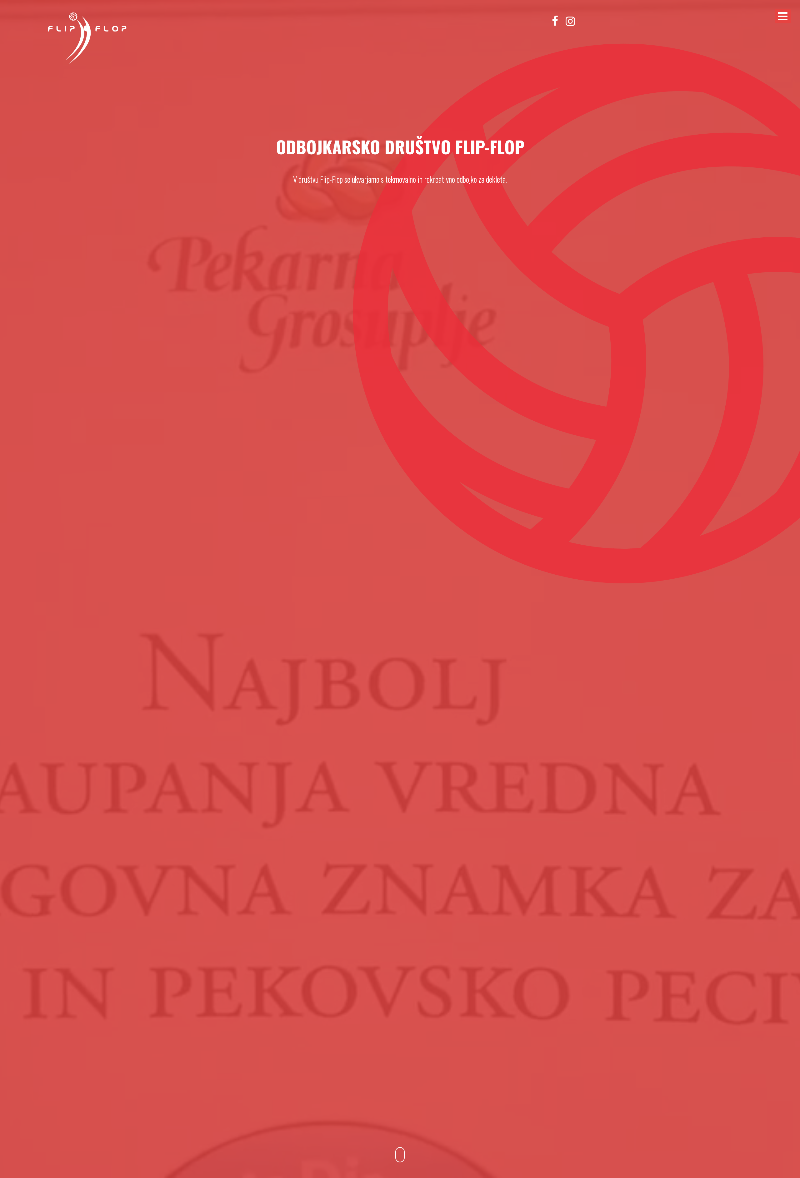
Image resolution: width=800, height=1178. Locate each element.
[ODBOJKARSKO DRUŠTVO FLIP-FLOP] (87, 63)
